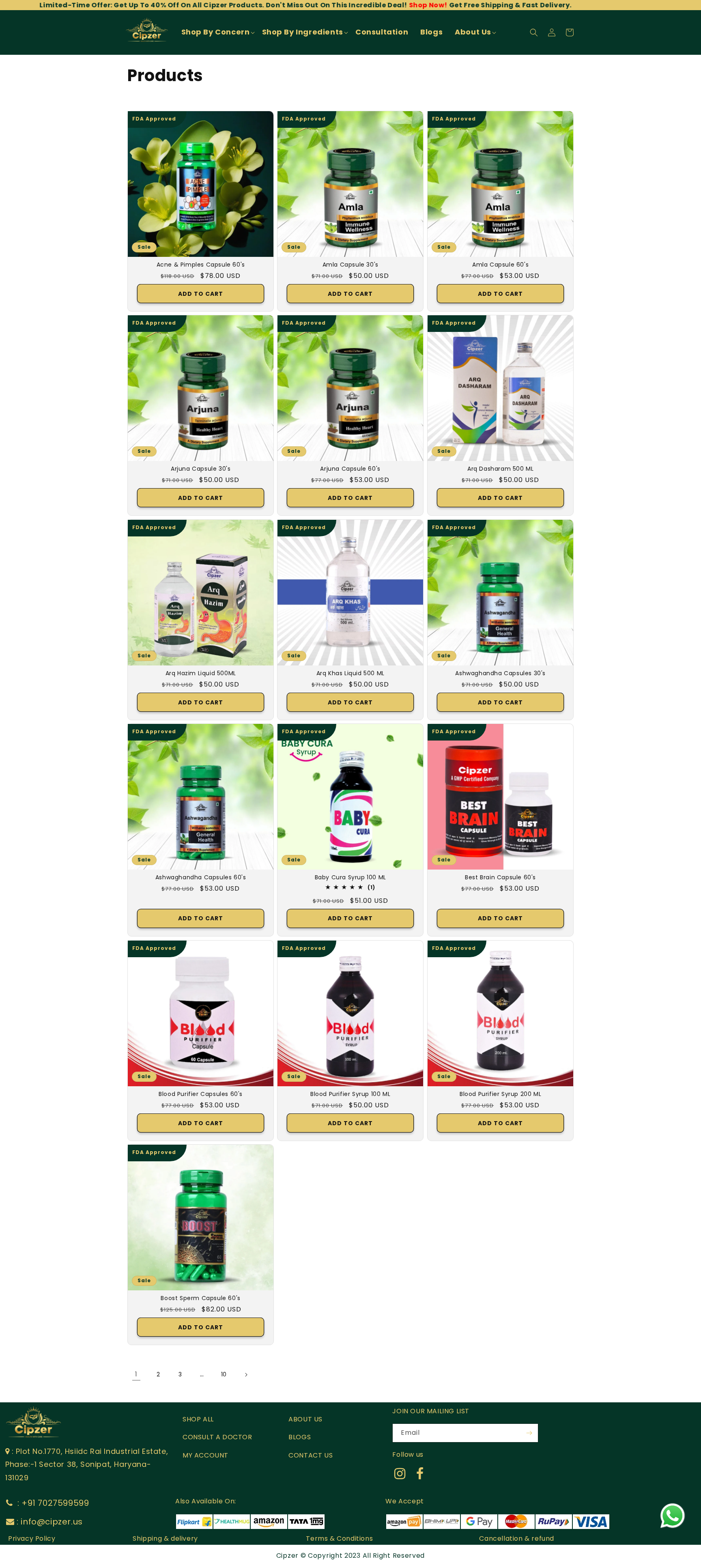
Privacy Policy (31, 1538)
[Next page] (246, 1375)
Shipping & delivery (165, 1538)
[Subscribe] (529, 1433)
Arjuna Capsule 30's (200, 469)
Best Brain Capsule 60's (500, 877)
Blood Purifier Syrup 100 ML (350, 1094)
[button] (217, 32)
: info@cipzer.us (50, 1521)
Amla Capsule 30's (350, 264)
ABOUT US (305, 1419)
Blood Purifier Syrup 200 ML (500, 1094)
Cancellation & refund (516, 1538)
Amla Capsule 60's (500, 264)
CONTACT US (310, 1455)
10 (224, 1374)
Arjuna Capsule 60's (350, 469)
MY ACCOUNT (205, 1455)
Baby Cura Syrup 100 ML (350, 877)
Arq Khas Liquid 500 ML (350, 673)
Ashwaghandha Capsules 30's (500, 673)
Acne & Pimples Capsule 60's (201, 264)
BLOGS (299, 1437)
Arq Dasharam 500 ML (500, 469)
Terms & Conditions (339, 1538)
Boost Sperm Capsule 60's (200, 1298)
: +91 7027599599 (52, 1503)
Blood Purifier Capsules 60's (201, 1094)
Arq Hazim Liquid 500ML (201, 673)
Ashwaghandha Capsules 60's (200, 877)
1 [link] (136, 1374)
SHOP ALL (198, 1419)
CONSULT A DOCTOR (217, 1437)
